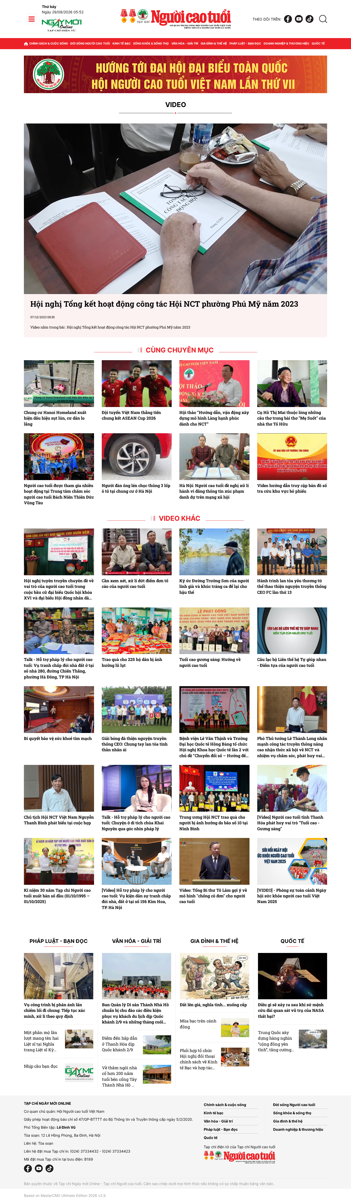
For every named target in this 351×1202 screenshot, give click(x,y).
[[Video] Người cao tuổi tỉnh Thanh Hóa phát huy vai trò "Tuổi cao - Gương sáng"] (292, 788)
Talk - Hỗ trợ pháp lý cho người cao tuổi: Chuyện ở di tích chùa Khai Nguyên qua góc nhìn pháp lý (136, 822)
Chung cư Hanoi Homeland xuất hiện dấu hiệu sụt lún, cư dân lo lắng (55, 418)
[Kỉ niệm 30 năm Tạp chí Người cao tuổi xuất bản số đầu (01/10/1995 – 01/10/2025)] (59, 861)
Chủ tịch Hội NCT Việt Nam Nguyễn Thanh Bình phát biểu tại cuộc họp (59, 819)
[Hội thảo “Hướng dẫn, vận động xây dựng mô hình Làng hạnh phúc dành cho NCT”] (214, 383)
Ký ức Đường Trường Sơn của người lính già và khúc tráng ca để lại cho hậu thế (214, 586)
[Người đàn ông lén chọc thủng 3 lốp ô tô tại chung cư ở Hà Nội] (137, 456)
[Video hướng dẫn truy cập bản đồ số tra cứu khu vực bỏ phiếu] (292, 456)
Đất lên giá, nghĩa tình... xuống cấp (213, 1004)
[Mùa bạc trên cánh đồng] (235, 1027)
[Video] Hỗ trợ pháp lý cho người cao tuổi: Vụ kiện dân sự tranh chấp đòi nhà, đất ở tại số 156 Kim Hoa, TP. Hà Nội (136, 898)
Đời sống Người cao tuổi (90, 43)
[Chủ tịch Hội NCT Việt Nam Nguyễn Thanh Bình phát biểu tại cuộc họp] (59, 788)
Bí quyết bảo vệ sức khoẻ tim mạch (58, 738)
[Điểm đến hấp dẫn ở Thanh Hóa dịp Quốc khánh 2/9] (157, 1044)
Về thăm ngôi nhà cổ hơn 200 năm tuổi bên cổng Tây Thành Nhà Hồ (119, 1076)
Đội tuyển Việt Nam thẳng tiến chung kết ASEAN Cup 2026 (131, 415)
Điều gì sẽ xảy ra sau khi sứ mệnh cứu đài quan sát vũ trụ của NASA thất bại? (291, 1010)
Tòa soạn (45, 1143)
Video (175, 105)
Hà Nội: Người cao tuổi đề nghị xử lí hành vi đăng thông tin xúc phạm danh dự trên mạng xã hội (214, 491)
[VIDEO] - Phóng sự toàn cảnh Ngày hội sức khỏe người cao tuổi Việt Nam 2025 (291, 895)
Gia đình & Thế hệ (214, 941)
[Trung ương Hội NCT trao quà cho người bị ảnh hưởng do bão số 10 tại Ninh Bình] (214, 788)
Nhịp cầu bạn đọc (41, 1066)
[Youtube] (299, 19)
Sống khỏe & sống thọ (151, 43)
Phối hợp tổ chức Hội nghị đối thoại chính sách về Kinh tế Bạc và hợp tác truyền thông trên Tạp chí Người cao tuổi (198, 1068)
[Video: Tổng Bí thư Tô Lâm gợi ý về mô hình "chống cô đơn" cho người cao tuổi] (214, 861)
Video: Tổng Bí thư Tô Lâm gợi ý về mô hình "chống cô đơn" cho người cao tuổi (213, 895)
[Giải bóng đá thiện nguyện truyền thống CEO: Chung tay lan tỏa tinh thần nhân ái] (137, 709)
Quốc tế (318, 43)
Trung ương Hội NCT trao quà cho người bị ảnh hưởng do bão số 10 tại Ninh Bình (213, 822)
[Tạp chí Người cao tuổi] (61, 31)
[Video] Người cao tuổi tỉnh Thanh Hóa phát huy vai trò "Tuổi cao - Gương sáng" (290, 822)
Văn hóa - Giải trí (184, 43)
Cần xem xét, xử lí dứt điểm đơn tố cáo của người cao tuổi (135, 583)
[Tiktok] (309, 19)
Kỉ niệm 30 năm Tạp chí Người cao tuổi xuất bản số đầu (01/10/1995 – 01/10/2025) (57, 895)
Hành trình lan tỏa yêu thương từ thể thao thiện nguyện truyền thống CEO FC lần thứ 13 (291, 586)
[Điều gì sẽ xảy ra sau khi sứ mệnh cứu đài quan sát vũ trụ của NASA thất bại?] (292, 976)
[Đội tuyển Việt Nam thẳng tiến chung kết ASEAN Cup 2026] (137, 383)
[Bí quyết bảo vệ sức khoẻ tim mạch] (59, 709)
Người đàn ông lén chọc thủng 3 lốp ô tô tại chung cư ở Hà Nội (136, 488)
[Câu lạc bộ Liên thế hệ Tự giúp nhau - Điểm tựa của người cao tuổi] (292, 630)
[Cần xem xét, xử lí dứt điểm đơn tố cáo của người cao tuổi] (137, 551)
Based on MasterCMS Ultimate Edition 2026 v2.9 (65, 1195)
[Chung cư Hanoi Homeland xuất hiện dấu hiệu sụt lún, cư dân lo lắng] (59, 383)
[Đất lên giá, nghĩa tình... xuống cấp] (214, 976)
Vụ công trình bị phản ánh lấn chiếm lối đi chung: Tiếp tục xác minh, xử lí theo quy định (54, 1010)
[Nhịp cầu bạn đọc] (79, 1072)
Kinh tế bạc (122, 43)
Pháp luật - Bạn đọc (245, 43)
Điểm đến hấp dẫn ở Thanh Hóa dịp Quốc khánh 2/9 (119, 1043)
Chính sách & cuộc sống (48, 43)
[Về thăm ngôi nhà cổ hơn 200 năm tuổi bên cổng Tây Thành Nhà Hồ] (157, 1074)
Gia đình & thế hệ (214, 43)
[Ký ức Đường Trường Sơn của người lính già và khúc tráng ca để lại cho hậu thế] (214, 551)
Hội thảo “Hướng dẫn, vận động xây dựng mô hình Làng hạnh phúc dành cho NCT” (214, 418)
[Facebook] (288, 19)
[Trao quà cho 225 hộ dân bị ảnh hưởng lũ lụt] (137, 630)
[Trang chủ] (26, 43)
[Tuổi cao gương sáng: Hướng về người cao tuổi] (214, 630)
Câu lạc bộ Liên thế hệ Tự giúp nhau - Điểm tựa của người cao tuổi (291, 662)
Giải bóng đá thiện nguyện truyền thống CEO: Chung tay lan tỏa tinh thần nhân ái (135, 744)
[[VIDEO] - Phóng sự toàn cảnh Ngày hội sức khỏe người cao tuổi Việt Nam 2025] (292, 861)
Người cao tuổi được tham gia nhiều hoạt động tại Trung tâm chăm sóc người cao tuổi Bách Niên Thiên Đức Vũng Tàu (59, 494)
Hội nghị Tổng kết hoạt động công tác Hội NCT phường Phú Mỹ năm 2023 (128, 327)
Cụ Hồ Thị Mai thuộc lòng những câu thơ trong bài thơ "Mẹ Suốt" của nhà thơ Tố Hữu (291, 418)
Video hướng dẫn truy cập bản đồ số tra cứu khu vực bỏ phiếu (292, 488)
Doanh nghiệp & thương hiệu (286, 43)
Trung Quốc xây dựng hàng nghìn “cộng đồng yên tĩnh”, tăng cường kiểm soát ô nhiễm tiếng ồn (276, 1047)
